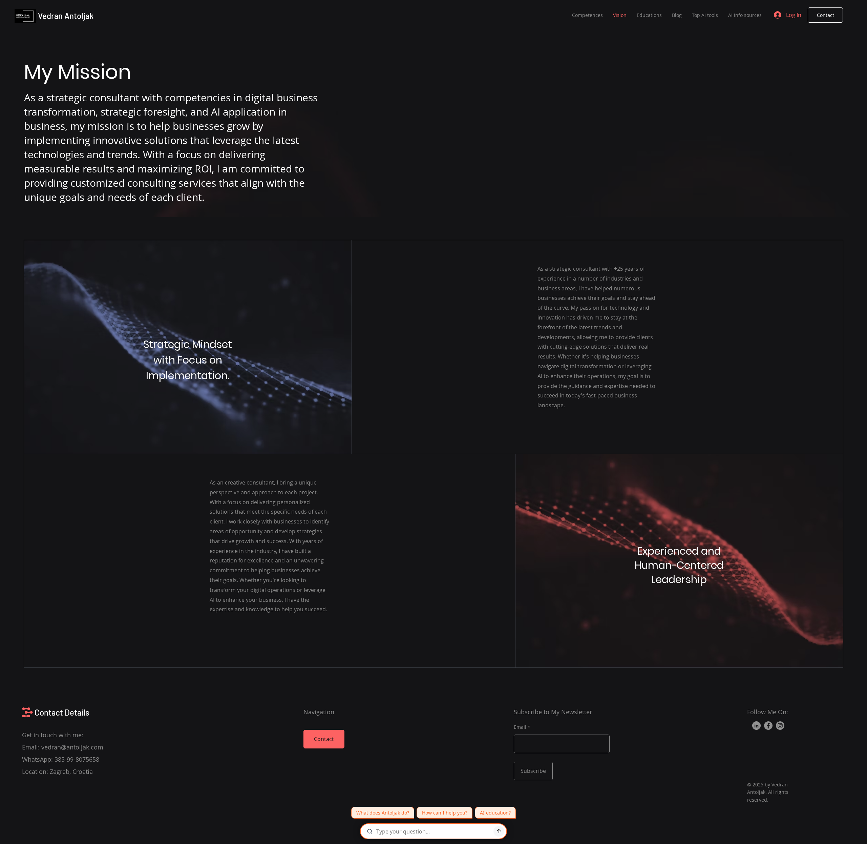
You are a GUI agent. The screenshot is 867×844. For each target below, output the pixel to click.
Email (520, 727)
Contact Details (62, 712)
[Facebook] (768, 725)
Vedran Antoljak (65, 16)
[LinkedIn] (756, 725)
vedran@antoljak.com (72, 747)
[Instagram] (780, 725)
